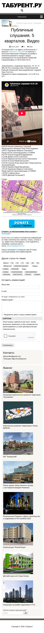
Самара (5, 269)
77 (22, 263)
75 (12, 263)
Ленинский (15, 269)
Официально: (7, 266)
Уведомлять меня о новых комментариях (20, 315)
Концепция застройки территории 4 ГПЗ (19, 605)
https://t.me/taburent (19, 359)
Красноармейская (31, 272)
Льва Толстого (17, 274)
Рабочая (28, 274)
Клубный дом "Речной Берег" (14, 547)
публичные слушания (16, 52)
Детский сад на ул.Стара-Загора (16, 576)
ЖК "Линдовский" (10, 457)
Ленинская (6, 274)
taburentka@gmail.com (15, 246)
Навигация (22, 17)
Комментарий (7, 300)
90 (33, 263)
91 (38, 263)
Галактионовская (17, 272)
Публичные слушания (21, 266)
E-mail (4, 291)
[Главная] (22, 5)
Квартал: (6, 263)
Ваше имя (6, 284)
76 (17, 263)
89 (27, 263)
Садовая (37, 274)
